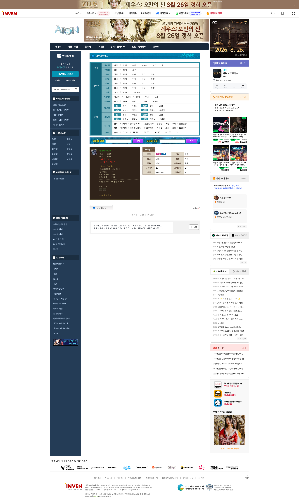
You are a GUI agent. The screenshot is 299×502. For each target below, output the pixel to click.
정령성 (69, 149)
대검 (154, 65)
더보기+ (243, 63)
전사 (117, 106)
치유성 (54, 154)
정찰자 (144, 106)
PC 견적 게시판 (59, 244)
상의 (116, 74)
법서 (125, 70)
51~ (178, 132)
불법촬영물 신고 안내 (170, 478)
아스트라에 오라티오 (61, 328)
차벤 (55, 273)
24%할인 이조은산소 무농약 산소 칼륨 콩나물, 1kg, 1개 (230, 353)
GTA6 (56, 333)
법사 (117, 110)
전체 (116, 132)
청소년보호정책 (152, 478)
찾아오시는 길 (188, 478)
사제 (145, 110)
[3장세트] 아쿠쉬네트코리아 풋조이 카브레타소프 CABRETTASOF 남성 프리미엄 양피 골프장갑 (230, 363)
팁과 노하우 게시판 (60, 110)
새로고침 (241, 226)
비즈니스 (108, 478)
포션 (125, 101)
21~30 (146, 132)
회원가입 (58, 80)
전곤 (134, 65)
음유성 (69, 159)
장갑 (143, 74)
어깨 (134, 74)
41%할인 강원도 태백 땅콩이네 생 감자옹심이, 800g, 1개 (230, 358)
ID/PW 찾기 (71, 80)
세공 (167, 124)
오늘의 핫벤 (57, 229)
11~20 (135, 132)
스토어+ (243, 97)
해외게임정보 (58, 288)
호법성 (69, 154)
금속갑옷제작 (135, 124)
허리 (147, 97)
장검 (125, 65)
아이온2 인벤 (58, 178)
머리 (116, 92)
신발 (152, 74)
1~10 (125, 132)
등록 (194, 227)
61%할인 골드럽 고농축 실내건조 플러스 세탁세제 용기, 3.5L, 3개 (230, 368)
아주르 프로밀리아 (60, 323)
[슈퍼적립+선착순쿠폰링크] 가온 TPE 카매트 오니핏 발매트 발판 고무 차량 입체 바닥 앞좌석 (230, 373)
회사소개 (97, 478)
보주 (134, 70)
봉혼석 (155, 101)
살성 (68, 144)
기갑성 (54, 164)
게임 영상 (57, 293)
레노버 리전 (57, 308)
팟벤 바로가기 (58, 264)
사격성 (54, 159)
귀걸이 (128, 97)
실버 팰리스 (57, 313)
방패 (125, 92)
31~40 (157, 132)
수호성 (69, 139)
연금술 (159, 124)
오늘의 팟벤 (57, 234)
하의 (125, 74)
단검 (116, 65)
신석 (134, 101)
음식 (116, 101)
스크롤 (144, 101)
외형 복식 (136, 92)
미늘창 (144, 65)
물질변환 (183, 124)
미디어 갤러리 (58, 124)
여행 (55, 283)
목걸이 (117, 97)
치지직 (55, 268)
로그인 (273, 13)
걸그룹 (55, 278)
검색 (76, 89)
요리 (174, 124)
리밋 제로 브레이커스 (61, 318)
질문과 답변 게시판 (60, 120)
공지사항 (200, 478)
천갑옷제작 (149, 124)
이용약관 (119, 478)
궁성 (54, 144)
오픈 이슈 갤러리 (60, 224)
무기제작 (123, 124)
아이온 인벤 (68, 55)
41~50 (168, 132)
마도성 (54, 149)
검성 (54, 139)
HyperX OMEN (59, 303)
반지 (138, 97)
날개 (156, 97)
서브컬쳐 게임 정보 (60, 298)
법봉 (116, 70)
